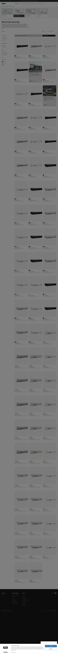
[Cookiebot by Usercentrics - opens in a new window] (5, 652)
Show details (13, 652)
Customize (50, 648)
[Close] (56, 642)
